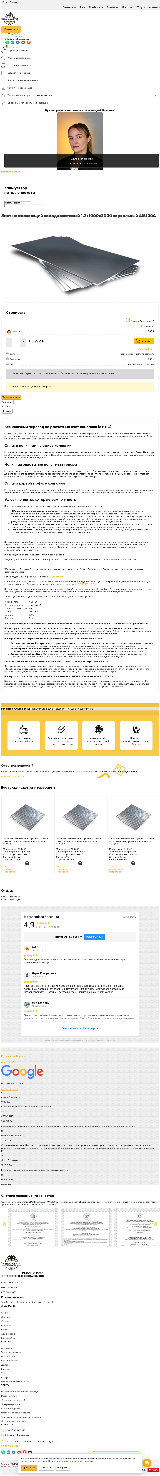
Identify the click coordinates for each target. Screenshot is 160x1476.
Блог (82, 7)
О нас (4, 1313)
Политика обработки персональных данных (70, 1461)
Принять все (29, 1467)
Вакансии (112, 7)
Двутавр (5, 1365)
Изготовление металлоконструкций (20, 1392)
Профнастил (8, 1356)
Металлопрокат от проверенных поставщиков (23, 1274)
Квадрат (5, 1378)
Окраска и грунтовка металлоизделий (21, 1417)
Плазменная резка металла (15, 1413)
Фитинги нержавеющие (20, 88)
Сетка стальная (9, 1361)
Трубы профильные (11, 1352)
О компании (69, 7)
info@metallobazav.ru (17, 39)
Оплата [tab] (6, 406)
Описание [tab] (7, 402)
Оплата (5, 1321)
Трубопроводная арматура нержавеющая (30, 95)
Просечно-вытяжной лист (15, 1382)
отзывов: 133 (7, 1062)
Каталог (9, 29)
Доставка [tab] (7, 411)
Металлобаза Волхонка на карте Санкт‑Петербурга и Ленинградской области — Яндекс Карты (80, 1041)
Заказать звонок (13, 36)
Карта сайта (8, 1338)
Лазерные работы (10, 1404)
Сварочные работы (11, 1409)
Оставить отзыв (9, 1089)
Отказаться (46, 1467)
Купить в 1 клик (146, 349)
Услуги (141, 7)
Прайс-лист (96, 7)
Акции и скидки (9, 1334)
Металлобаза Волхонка (13, 1056)
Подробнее (9, 872)
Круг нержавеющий (18, 50)
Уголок (5, 1373)
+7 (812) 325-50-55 (86, 584)
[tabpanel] (80, 493)
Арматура (6, 1348)
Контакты (6, 1330)
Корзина (13, 47)
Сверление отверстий (13, 1400)
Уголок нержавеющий (19, 58)
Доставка (127, 7)
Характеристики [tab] (11, 397)
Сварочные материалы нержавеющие (28, 103)
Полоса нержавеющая (19, 65)
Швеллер (6, 1369)
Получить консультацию (13, 777)
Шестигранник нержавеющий (23, 80)
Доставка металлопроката (15, 1421)
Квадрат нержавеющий (20, 73)
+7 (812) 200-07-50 (15, 34)
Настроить (62, 1467)
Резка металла (9, 1396)
